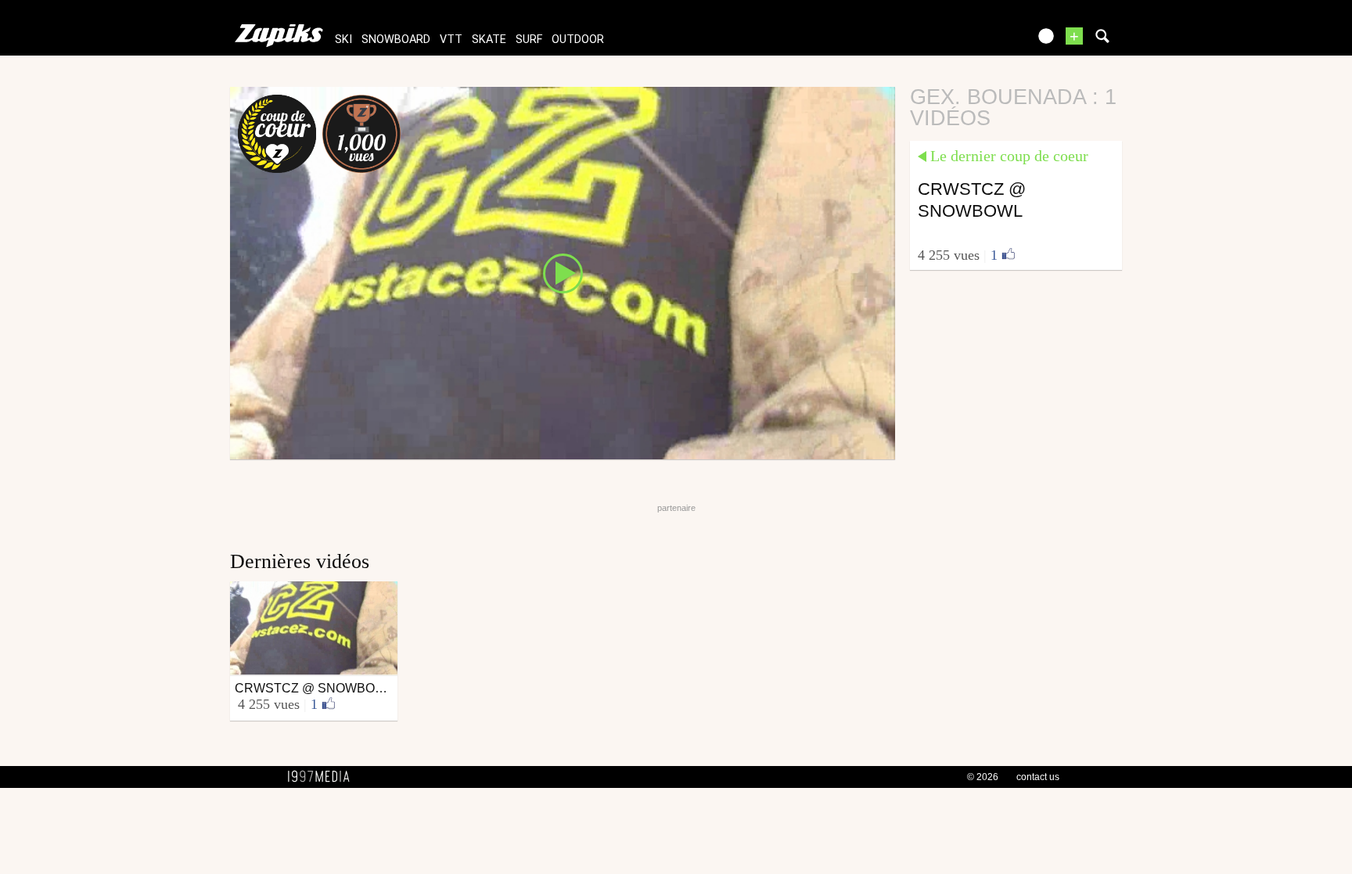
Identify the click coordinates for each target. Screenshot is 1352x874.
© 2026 (982, 776)
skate (489, 39)
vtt (451, 39)
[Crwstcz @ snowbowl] (562, 272)
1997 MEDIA (323, 777)
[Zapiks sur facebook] (982, 41)
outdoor (578, 39)
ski (343, 39)
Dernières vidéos (299, 561)
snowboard (395, 39)
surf (529, 39)
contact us (1037, 776)
